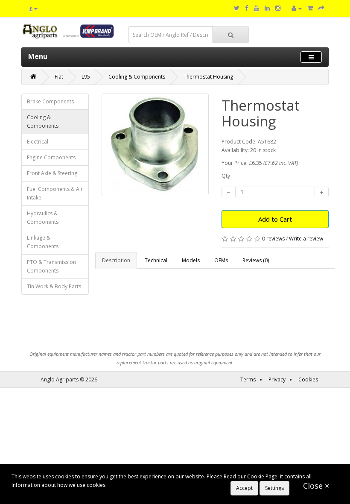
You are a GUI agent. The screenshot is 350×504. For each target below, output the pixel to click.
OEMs (221, 260)
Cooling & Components (136, 76)
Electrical (37, 141)
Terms (248, 379)
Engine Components (51, 157)
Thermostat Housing (208, 76)
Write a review (306, 238)
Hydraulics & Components (42, 218)
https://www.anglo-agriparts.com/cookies (158, 485)
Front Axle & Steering (52, 173)
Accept (244, 488)
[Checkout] (321, 8)
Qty (226, 175)
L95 (86, 76)
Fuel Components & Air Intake (55, 193)
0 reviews (273, 238)
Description (116, 260)
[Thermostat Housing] (155, 144)
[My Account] (297, 8)
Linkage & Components (42, 242)
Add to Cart (275, 219)
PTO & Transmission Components (51, 266)
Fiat (59, 76)
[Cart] (310, 8)
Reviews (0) (255, 260)
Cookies (308, 379)
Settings (274, 488)
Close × (316, 486)
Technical (156, 260)
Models (191, 260)
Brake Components (50, 101)
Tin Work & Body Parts (54, 286)
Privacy (277, 379)
